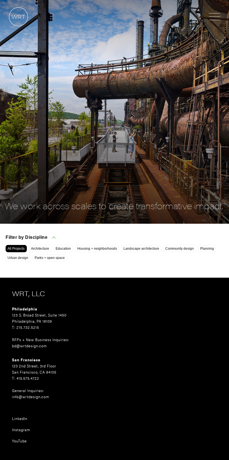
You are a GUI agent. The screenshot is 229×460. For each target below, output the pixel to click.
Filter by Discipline (26, 237)
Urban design (18, 258)
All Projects (16, 249)
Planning (207, 249)
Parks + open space (50, 258)
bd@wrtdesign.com (29, 345)
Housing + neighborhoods (97, 249)
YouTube (19, 441)
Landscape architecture (141, 249)
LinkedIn (19, 418)
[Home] (14, 29)
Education (63, 249)
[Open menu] (214, 17)
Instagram (21, 429)
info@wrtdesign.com (30, 396)
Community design (179, 249)
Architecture (40, 249)
